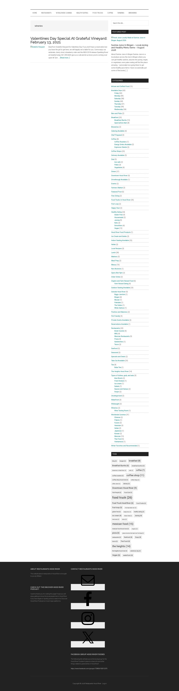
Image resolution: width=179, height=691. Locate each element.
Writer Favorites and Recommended (124, 446)
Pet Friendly (115, 316)
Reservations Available (119, 324)
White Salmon (119, 308)
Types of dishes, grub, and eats (122, 375)
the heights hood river (119, 551)
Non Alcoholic (116, 269)
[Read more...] (65, 58)
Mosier (117, 300)
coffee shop (135, 475)
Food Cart (128, 492)
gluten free (116, 511)
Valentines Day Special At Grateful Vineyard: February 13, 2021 (68, 40)
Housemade (118, 217)
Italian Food (128, 515)
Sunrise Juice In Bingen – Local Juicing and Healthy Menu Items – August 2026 (129, 47)
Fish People (116, 492)
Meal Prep (115, 261)
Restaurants (115, 328)
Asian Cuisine (119, 331)
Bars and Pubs (116, 113)
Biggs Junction (119, 294)
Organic (135, 529)
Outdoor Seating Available (120, 288)
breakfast (134, 461)
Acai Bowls (118, 378)
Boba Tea (117, 367)
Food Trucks (141, 503)
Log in (104, 683)
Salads (116, 386)
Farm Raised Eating (121, 284)
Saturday (117, 99)
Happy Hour (115, 208)
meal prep (115, 519)
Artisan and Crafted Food (120, 86)
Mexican (117, 436)
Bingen (116, 297)
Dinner (113, 171)
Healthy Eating (116, 212)
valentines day (135, 551)
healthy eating (139, 511)
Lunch (113, 253)
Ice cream (118, 384)
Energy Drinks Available (122, 144)
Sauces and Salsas (121, 389)
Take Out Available (118, 361)
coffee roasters (118, 475)
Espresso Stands (120, 147)
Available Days (116, 90)
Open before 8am (120, 123)
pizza (115, 533)
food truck (122, 497)
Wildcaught (115, 404)
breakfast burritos (138, 466)
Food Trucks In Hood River (120, 200)
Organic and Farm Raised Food (122, 281)
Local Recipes (116, 248)
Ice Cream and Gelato (119, 236)
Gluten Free (118, 215)
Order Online (115, 277)
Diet (112, 159)
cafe (131, 470)
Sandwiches (118, 342)
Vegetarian (118, 167)
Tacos (116, 344)
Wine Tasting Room (121, 411)
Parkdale (117, 303)
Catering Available (117, 131)
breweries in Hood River (119, 470)
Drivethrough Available (119, 180)
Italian (113, 244)
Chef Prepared (116, 135)
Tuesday (117, 107)
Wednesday (118, 109)
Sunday (117, 101)
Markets (114, 257)
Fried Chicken (119, 381)
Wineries (114, 408)
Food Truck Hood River (122, 503)
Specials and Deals (118, 357)
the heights (121, 546)
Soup (138, 537)
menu (124, 519)
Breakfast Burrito (120, 120)
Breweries (115, 127)
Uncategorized (116, 396)
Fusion (116, 423)
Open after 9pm (117, 273)
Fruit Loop (115, 204)
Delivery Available (117, 155)
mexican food (122, 523)
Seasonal (114, 353)
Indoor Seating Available (120, 240)
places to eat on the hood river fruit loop (133, 533)
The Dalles (118, 305)
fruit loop (117, 508)
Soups (116, 392)
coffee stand (116, 483)
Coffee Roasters (120, 142)
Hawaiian (117, 425)
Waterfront (115, 400)
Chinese (117, 417)
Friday (116, 93)
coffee (140, 470)
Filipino (117, 420)
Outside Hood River (118, 292)
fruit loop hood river (130, 507)
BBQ (116, 334)
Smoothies (118, 226)
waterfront (128, 555)
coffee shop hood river (120, 480)
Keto (116, 223)
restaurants (116, 537)
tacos (115, 541)
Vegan (116, 228)
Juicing (117, 220)
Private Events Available (120, 320)
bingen (123, 461)
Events (113, 184)
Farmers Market (117, 188)
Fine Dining (115, 196)
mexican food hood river (120, 529)
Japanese (118, 431)
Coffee (113, 139)
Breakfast (114, 117)
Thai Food (118, 439)
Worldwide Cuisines (118, 415)
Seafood (114, 348)
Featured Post (116, 192)
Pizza (116, 339)
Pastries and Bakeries (119, 312)
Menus (113, 265)
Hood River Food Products (121, 232)
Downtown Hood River (119, 176)
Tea (112, 365)
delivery (126, 483)
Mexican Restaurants (122, 336)
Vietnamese (118, 442)
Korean (116, 434)
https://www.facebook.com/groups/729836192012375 (89, 668)
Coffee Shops (116, 151)
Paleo (116, 165)
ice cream (116, 516)
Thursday (117, 104)
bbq (114, 461)
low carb (117, 162)
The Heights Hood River (120, 371)
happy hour (127, 511)
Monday (117, 96)
